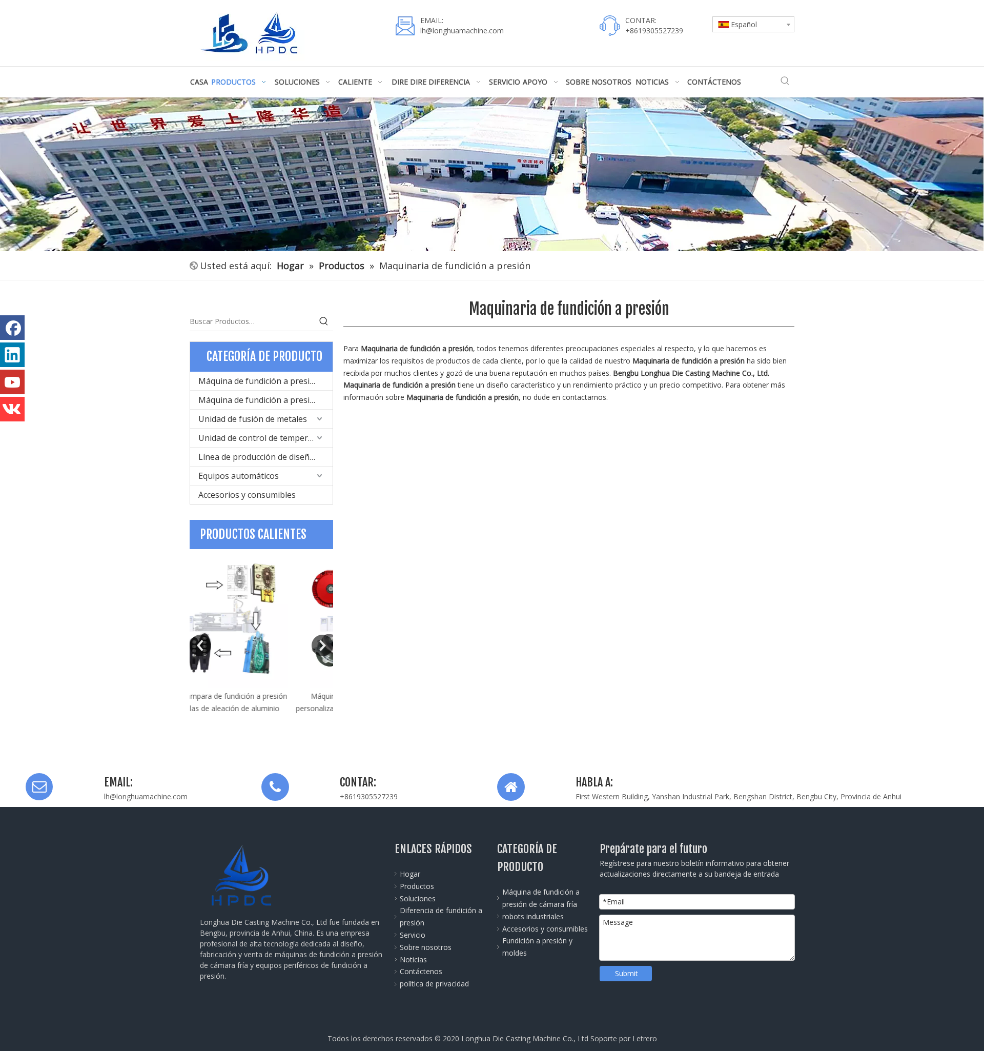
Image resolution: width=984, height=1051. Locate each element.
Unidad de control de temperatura (263, 437)
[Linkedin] (12, 354)
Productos (417, 886)
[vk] (12, 409)
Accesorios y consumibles (247, 494)
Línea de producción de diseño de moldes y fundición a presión (265, 456)
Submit (626, 973)
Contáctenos (421, 971)
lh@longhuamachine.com (462, 30)
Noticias (413, 959)
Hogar (410, 874)
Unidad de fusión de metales (252, 419)
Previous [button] (200, 645)
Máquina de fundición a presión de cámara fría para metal (265, 381)
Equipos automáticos (238, 475)
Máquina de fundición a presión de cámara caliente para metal (265, 400)
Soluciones (418, 898)
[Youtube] (12, 382)
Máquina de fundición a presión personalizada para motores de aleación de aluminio (262, 708)
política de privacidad (434, 983)
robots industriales (533, 916)
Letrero (644, 1038)
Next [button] (322, 645)
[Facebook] (12, 327)
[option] (261, 637)
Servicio (412, 935)
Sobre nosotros (426, 947)
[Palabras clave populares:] (785, 81)
